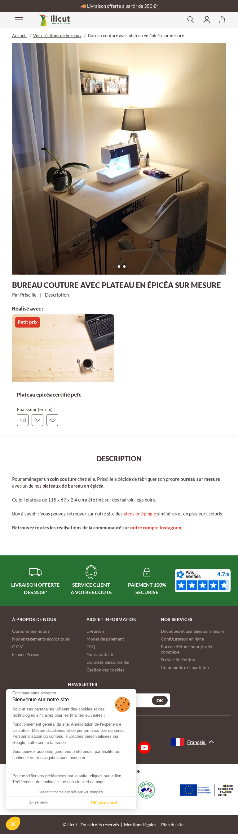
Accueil (19, 35)
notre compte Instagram (155, 527)
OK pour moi (103, 802)
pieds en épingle (140, 513)
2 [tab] (120, 268)
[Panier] (222, 19)
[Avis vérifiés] (203, 580)
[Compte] (207, 19)
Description (57, 295)
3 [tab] (126, 268)
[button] (13, 823)
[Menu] (15, 19)
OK (159, 700)
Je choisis (38, 802)
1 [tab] (115, 268)
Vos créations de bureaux (57, 35)
